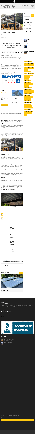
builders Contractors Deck (4, 100)
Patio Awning (26, 78)
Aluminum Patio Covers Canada (8, 261)
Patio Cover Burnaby (27, 24)
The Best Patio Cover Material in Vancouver (30, 40)
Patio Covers (21, 261)
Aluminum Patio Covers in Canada (30, 52)
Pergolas (2, 99)
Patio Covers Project (27, 100)
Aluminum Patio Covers (28, 61)
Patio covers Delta (27, 95)
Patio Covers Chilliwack (28, 87)
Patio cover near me (10, 189)
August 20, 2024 (5, 290)
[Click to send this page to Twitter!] (3, 260)
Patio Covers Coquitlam (28, 93)
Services (2, 319)
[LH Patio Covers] (17, 1)
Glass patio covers (23, 5)
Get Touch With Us (15, 98)
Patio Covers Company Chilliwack (28, 91)
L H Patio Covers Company (28, 75)
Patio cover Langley (27, 80)
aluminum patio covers (18, 52)
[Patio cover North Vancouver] (12, 281)
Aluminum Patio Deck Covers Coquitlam (29, 67)
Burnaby (26, 73)
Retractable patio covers (4, 37)
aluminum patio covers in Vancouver (14, 156)
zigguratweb (23, 431)
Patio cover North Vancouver (6, 265)
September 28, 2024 (10, 34)
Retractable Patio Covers (4, 98)
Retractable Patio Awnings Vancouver (30, 46)
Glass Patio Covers (16, 261)
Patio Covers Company (28, 89)
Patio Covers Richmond (27, 28)
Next (21, 199)
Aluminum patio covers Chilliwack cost (28, 65)
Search (25, 13)
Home (19, 5)
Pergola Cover (27, 107)
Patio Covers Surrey (27, 104)
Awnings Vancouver (27, 71)
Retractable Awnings (27, 109)
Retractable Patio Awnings (28, 111)
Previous (2, 199)
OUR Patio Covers (6, 91)
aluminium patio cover (4, 120)
